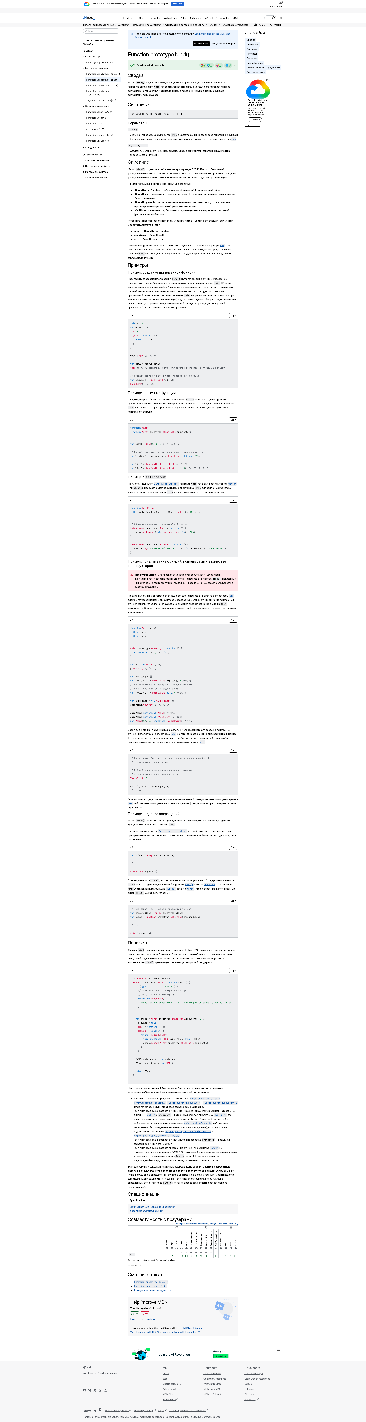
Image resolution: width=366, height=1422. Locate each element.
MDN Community (212, 1373)
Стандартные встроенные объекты (98, 42)
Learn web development (257, 1378)
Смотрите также (256, 72)
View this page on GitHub (143, 1332)
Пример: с (147, 477)
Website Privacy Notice (117, 1410)
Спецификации (255, 63)
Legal (161, 1410)
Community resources (214, 1378)
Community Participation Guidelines (187, 1410)
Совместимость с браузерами (263, 67)
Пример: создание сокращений (154, 814)
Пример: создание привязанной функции (162, 272)
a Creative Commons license (205, 1416)
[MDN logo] (89, 1367)
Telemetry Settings (143, 1410)
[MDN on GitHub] (84, 1390)
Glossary (249, 1394)
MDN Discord (210, 1389)
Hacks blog (250, 1399)
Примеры (252, 53)
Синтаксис (252, 44)
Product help (169, 1399)
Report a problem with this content (179, 1332)
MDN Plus (168, 1394)
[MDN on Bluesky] (89, 1390)
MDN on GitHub (211, 1394)
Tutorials (249, 1389)
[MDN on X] (95, 1390)
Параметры (137, 123)
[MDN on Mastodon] (100, 1390)
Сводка (136, 75)
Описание (252, 49)
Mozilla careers (170, 1383)
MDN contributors (192, 1328)
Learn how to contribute (142, 1319)
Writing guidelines (212, 1383)
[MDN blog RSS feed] (105, 1390)
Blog (235, 17)
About (166, 1373)
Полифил (252, 58)
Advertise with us (171, 1389)
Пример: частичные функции (152, 393)
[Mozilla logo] (92, 1410)
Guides (248, 1383)
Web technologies (253, 1373)
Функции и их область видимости (152, 1290)
